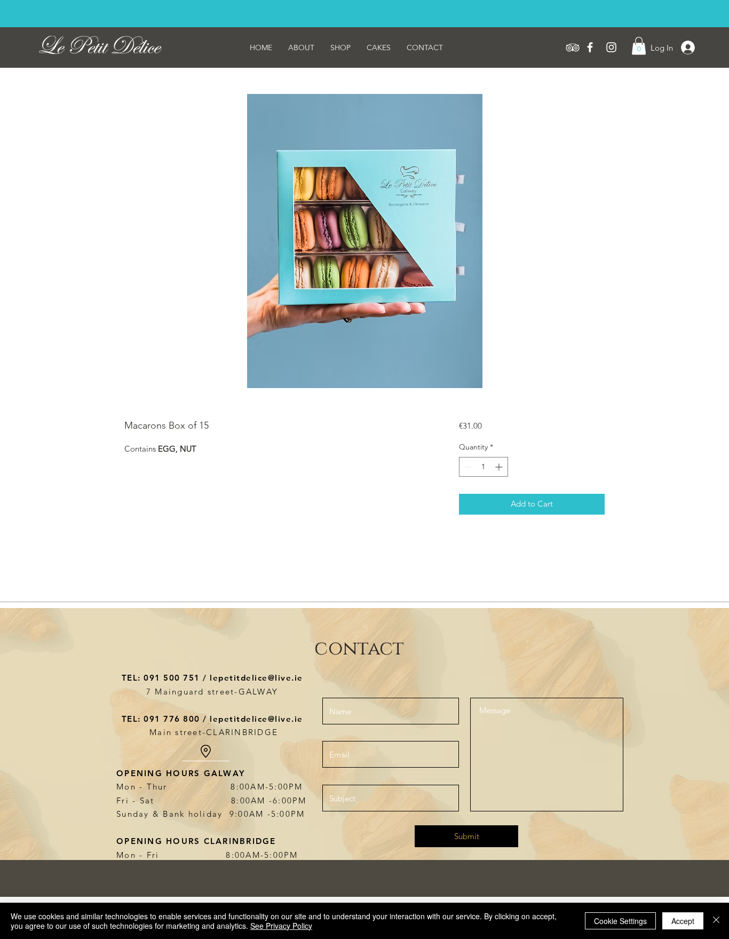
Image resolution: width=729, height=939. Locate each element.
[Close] (716, 920)
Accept (682, 921)
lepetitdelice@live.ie (256, 678)
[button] (638, 45)
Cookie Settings (620, 921)
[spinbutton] (483, 466)
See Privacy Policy (281, 925)
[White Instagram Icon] (611, 47)
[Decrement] (467, 466)
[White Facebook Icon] (590, 47)
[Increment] (499, 466)
